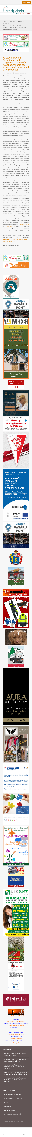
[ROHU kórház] (16, 794)
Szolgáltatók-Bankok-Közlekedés (16, 1034)
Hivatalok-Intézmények (16, 1027)
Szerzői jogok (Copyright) (13, 1098)
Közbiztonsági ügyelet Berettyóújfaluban (16, 1040)
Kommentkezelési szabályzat (13, 1122)
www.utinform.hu (24, 224)
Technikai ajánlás (9, 1110)
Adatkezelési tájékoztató (12, 1114)
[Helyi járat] (16, 656)
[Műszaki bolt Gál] (16, 877)
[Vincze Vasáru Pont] (16, 535)
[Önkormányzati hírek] (16, 557)
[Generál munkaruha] (16, 608)
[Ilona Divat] (16, 44)
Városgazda (16, 1043)
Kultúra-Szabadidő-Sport (16, 1032)
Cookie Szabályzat (10, 1118)
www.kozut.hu (11, 226)
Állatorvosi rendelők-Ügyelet (16, 1025)
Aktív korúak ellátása (16, 1038)
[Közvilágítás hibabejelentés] (16, 384)
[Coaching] (16, 845)
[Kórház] (16, 980)
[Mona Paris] (16, 744)
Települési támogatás (16, 1036)
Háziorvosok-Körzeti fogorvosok (16, 1021)
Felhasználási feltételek (12, 1094)
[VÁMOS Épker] (16, 348)
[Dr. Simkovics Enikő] (16, 402)
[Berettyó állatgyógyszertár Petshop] (16, 423)
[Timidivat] (16, 264)
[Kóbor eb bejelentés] (16, 637)
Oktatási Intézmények (16, 1030)
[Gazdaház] (16, 948)
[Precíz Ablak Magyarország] (16, 50)
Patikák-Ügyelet (16, 1019)
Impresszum (8, 1102)
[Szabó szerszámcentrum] (16, 577)
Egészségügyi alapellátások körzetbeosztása (16, 1023)
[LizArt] (16, 912)
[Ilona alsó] (16, 258)
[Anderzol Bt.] (16, 37)
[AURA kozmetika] (16, 696)
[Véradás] (16, 965)
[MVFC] (16, 450)
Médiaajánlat (8, 1106)
